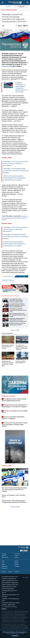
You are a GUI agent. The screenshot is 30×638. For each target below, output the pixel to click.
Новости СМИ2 (15, 330)
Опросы (16, 561)
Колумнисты (5, 568)
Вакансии (17, 571)
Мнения (3, 564)
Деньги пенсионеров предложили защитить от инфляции (13, 417)
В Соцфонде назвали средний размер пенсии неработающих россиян (14, 399)
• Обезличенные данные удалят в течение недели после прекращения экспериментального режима (14, 178)
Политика (4, 553)
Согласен (15, 635)
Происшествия (5, 557)
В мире (16, 555)
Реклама (10, 571)
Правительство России (23, 29)
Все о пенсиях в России (9, 10)
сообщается (6, 66)
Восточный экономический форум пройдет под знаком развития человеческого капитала (14, 489)
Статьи (8, 7)
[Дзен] (25, 25)
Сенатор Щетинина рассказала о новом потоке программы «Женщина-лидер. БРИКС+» (14, 424)
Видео (3, 561)
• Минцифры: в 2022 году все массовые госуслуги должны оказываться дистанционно (15, 163)
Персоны (17, 562)
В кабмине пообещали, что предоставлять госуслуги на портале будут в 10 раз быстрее (21, 87)
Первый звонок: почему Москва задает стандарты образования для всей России (14, 501)
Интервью (17, 566)
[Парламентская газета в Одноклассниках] (27, 550)
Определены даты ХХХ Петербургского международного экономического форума (14, 405)
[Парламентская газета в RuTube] (29, 550)
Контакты (4, 571)
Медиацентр (4, 566)
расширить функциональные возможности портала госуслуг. (15, 217)
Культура (16, 557)
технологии (5, 280)
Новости (21, 7)
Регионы (17, 564)
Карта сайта (25, 577)
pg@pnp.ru (4, 608)
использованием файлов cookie (15, 633)
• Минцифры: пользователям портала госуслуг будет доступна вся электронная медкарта (15, 170)
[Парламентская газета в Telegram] (25, 550)
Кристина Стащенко (8, 29)
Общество (4, 555)
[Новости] (19, 25)
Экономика (17, 553)
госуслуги (11, 280)
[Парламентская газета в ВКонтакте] (23, 550)
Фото (3, 562)
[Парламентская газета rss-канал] (21, 550)
